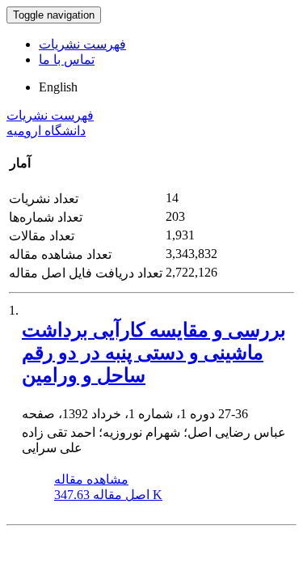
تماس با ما (67, 59)
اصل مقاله (108, 495)
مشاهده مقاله (91, 479)
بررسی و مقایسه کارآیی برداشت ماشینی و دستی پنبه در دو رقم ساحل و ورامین (154, 353)
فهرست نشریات (82, 44)
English (58, 87)
